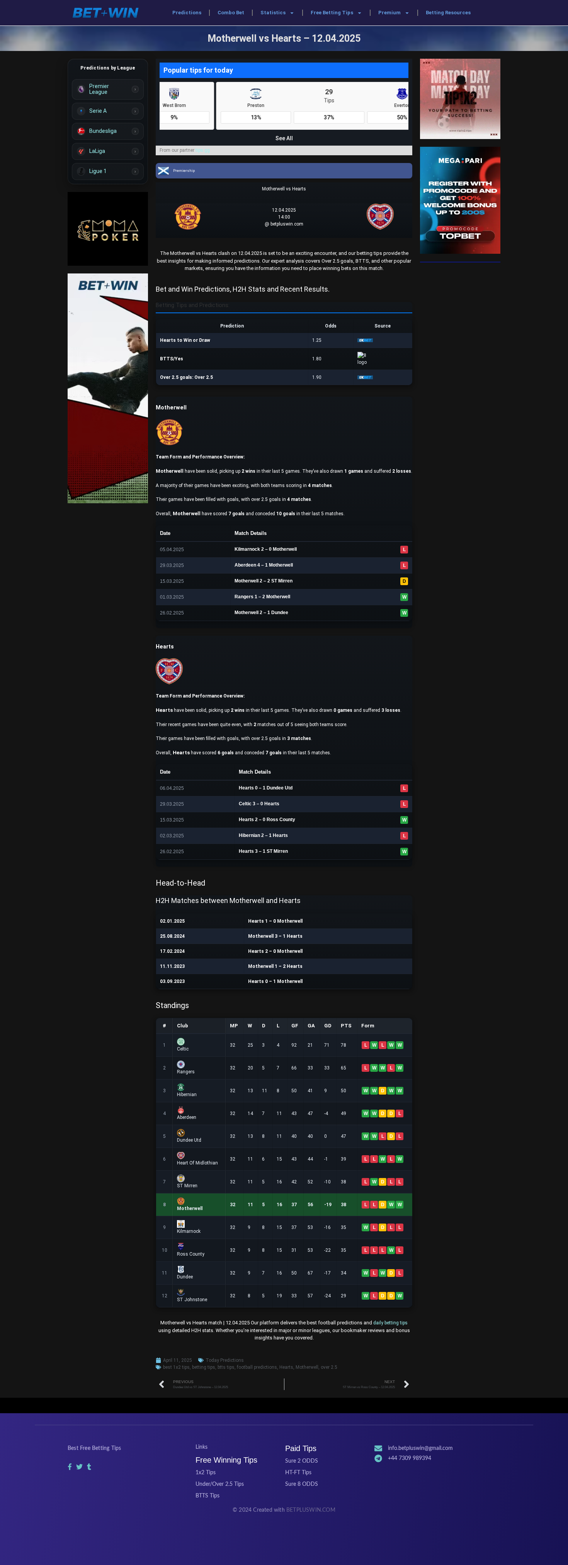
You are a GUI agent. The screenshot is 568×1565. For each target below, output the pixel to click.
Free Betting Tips (332, 12)
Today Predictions (225, 1360)
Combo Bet (231, 12)
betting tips (203, 1367)
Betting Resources (448, 12)
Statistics (273, 12)
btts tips (226, 1367)
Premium (389, 12)
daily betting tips (390, 1323)
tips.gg (203, 150)
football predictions (257, 1367)
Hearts (286, 1367)
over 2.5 (329, 1367)
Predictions (186, 12)
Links (201, 1447)
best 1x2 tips (176, 1367)
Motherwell (307, 1367)
